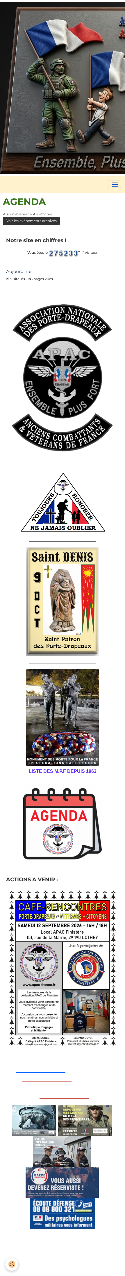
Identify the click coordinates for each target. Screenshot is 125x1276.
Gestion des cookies (62, 1269)
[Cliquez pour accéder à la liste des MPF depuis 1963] (62, 717)
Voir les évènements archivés (31, 221)
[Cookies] (11, 1264)
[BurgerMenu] (114, 184)
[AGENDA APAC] (62, 823)
